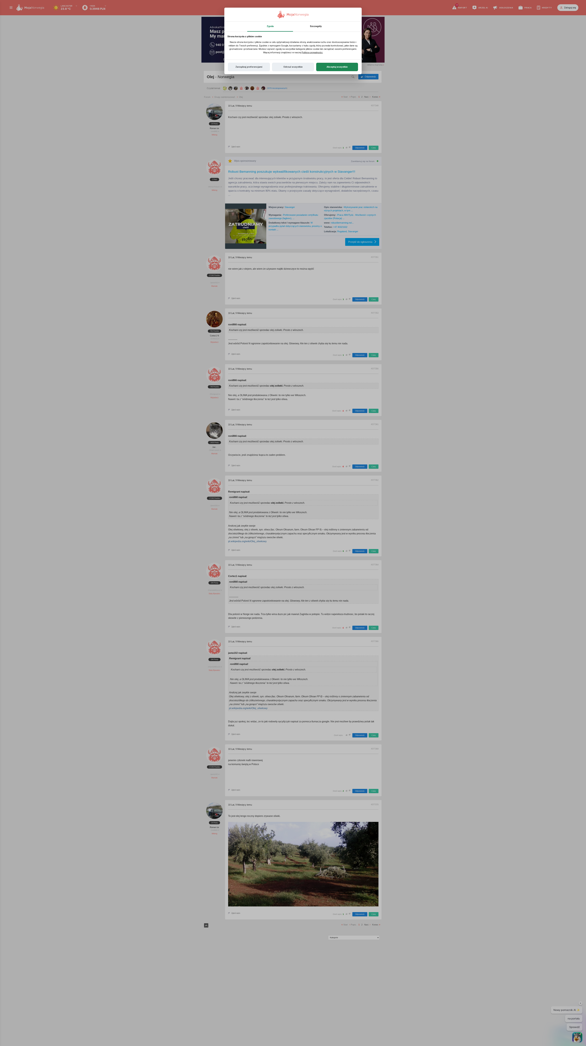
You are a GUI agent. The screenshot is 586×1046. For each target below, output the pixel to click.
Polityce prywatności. (312, 52)
